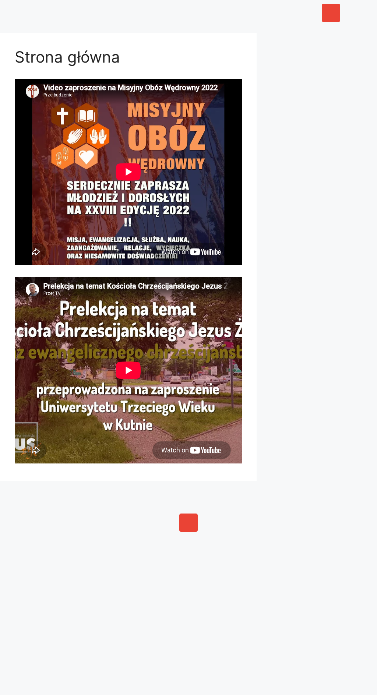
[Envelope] (331, 13)
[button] (147, 11)
